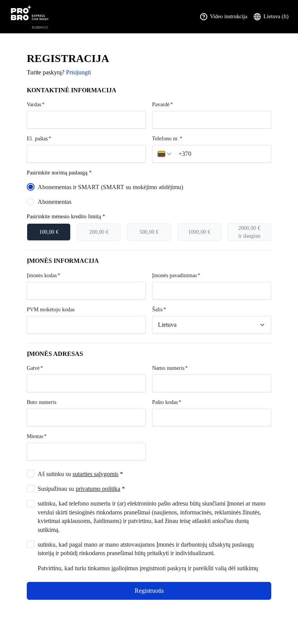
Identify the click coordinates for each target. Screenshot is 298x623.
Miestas (35, 436)
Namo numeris (168, 368)
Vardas (34, 104)
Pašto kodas (165, 402)
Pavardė (161, 104)
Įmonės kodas (42, 275)
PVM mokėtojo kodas (50, 309)
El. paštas (37, 139)
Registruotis (149, 590)
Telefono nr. (165, 139)
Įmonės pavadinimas (174, 275)
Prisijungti (78, 72)
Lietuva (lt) (276, 16)
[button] (165, 154)
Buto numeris (41, 402)
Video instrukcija (228, 16)
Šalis (157, 309)
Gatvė (33, 368)
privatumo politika (98, 488)
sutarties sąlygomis (95, 474)
